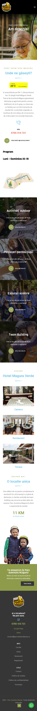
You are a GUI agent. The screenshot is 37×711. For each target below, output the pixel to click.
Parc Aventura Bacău (15, 700)
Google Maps (18, 628)
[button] (27, 583)
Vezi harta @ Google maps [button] (20, 140)
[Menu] (35, 7)
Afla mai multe (20, 227)
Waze (19, 633)
